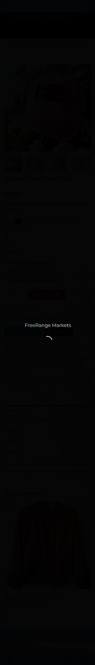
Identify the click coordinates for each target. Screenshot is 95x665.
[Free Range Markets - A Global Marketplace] (47, 326)
